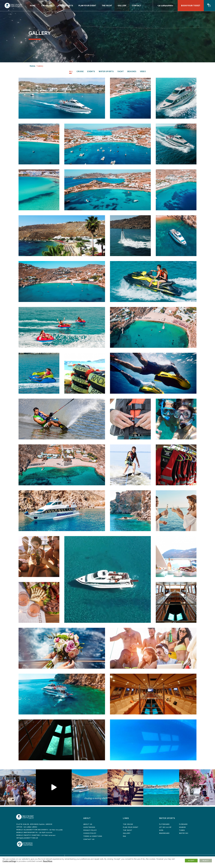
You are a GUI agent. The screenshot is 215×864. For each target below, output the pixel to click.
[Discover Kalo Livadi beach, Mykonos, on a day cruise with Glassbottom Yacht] (39, 144)
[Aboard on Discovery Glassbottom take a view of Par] (161, 787)
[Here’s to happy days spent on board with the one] (18, 787)
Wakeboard (164, 833)
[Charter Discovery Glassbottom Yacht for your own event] (176, 510)
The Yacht (107, 6)
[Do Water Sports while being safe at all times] (130, 419)
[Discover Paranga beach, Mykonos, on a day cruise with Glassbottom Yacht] (107, 189)
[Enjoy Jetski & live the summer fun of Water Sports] (153, 281)
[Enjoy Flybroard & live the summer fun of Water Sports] (130, 235)
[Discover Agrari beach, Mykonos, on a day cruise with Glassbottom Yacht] (62, 464)
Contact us (88, 839)
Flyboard (183, 824)
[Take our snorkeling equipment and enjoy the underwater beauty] (176, 419)
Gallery (122, 6)
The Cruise (47, 6)
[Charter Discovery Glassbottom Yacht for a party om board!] (153, 648)
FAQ (124, 836)
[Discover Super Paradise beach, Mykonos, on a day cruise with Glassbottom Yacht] (62, 281)
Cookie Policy (89, 833)
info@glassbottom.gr (27, 838)
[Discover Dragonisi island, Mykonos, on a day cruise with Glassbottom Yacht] (62, 510)
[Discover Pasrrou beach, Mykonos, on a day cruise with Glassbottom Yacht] (62, 235)
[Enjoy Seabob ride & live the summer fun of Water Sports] (153, 373)
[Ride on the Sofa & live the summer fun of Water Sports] (39, 373)
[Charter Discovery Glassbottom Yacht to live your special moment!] (62, 648)
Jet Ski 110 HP (165, 827)
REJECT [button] (206, 861)
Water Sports (65, 6)
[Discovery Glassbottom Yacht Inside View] (176, 602)
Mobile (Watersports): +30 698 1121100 (34, 832)
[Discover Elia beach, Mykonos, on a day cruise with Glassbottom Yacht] (130, 98)
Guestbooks (89, 827)
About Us (87, 824)
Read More (47, 861)
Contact (136, 6)
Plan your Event (87, 6)
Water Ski (183, 833)
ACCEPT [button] (191, 861)
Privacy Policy (90, 830)
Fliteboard (164, 824)
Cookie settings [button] (9, 861)
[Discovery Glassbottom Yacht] (62, 98)
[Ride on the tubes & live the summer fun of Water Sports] (84, 373)
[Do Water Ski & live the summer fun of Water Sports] (62, 419)
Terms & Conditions (92, 836)
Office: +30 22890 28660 (26, 827)
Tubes (182, 830)
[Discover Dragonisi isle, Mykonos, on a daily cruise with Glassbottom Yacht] (130, 510)
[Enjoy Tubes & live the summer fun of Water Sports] (62, 327)
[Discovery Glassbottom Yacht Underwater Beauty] (153, 739)
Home (33, 6)
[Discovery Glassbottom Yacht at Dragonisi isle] (62, 694)
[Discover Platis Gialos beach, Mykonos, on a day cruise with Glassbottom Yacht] (39, 189)
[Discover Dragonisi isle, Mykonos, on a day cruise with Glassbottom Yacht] (176, 235)
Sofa (161, 830)
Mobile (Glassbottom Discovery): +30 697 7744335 (39, 830)
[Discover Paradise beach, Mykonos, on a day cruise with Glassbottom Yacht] (176, 189)
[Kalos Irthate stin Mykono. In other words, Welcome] (90, 787)
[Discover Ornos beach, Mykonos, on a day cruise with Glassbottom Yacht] (107, 144)
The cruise (128, 824)
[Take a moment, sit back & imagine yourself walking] (197, 787)
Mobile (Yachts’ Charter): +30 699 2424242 (35, 835)
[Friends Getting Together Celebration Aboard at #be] (125, 787)
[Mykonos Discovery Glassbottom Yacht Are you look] (54, 787)
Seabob (182, 827)
